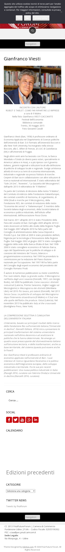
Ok (19, 18)
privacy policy (41, 18)
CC (6, 526)
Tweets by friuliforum (16, 506)
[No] (61, 11)
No (27, 18)
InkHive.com (28, 546)
